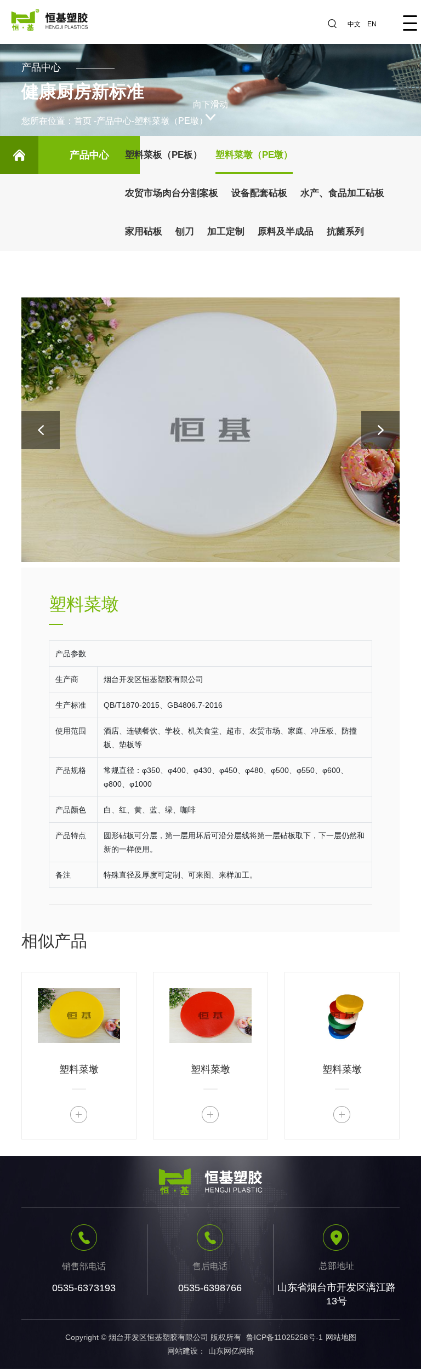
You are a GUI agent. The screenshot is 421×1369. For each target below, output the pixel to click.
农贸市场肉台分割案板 (171, 193)
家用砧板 (143, 231)
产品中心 (114, 120)
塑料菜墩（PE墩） (171, 120)
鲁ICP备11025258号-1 (284, 1337)
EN (372, 24)
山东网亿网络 (231, 1351)
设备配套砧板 (259, 193)
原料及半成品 (286, 231)
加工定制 (225, 231)
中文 (354, 24)
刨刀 (184, 231)
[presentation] (40, 430)
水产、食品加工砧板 (342, 193)
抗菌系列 (345, 231)
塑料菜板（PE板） (163, 155)
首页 (83, 120)
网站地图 (341, 1337)
